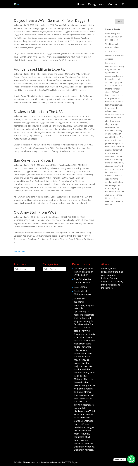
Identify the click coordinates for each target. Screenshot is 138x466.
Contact (113, 4)
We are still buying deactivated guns (57, 83)
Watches (37, 83)
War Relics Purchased (23, 83)
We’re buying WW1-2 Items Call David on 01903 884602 (114, 36)
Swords (31, 174)
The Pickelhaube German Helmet (82, 281)
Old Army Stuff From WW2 (35, 212)
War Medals (86, 80)
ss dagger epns (28, 122)
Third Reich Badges (65, 132)
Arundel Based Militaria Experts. (39, 69)
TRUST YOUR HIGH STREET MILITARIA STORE (73, 135)
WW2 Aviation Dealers (37, 223)
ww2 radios (37, 90)
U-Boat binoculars (62, 44)
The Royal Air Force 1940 (45, 132)
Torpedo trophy (35, 135)
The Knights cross (45, 74)
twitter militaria (44, 77)
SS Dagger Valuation (80, 38)
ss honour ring (34, 126)
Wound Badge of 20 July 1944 (45, 86)
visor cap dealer (45, 80)
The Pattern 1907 (45, 44)
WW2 (61, 86)
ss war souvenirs (64, 126)
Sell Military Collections (50, 168)
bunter (19, 25)
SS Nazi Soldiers (49, 126)
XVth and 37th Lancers (76, 90)
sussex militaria (45, 41)
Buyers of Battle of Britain (48, 217)
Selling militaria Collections (68, 28)
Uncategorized (34, 47)
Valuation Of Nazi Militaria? (25, 80)
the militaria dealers (28, 44)
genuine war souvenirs (77, 25)
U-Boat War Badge (53, 220)
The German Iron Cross (82, 126)
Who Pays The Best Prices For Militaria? (70, 184)
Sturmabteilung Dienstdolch (26, 41)
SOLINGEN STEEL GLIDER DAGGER (37, 119)
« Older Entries (20, 251)
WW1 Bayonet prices (29, 187)
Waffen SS (57, 80)
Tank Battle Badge (44, 174)
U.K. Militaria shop (79, 44)
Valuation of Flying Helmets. (77, 77)
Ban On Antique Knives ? (33, 160)
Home (80, 4)
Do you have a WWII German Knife (51, 25)
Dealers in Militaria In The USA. (38, 111)
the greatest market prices (25, 129)
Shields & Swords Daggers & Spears (63, 31)
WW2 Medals (54, 223)
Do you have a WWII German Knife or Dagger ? (51, 20)
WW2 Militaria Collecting (71, 223)
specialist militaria (62, 38)
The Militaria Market (62, 74)
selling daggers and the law (44, 28)
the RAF (75, 74)
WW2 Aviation (46, 187)
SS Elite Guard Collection (76, 122)
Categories (95, 4)
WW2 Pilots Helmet (30, 190)
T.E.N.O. (71, 41)
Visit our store (31, 184)
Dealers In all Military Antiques (82, 293)
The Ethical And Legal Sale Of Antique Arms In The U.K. (44, 178)
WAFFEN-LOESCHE (71, 80)
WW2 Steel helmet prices (54, 90)
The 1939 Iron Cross (62, 174)
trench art (32, 77)
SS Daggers (60, 122)
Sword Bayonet (60, 41)
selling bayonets (68, 168)
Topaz (24, 77)
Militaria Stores (43, 165)
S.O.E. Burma (111, 51)
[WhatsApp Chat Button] (131, 459)
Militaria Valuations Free (61, 165)
